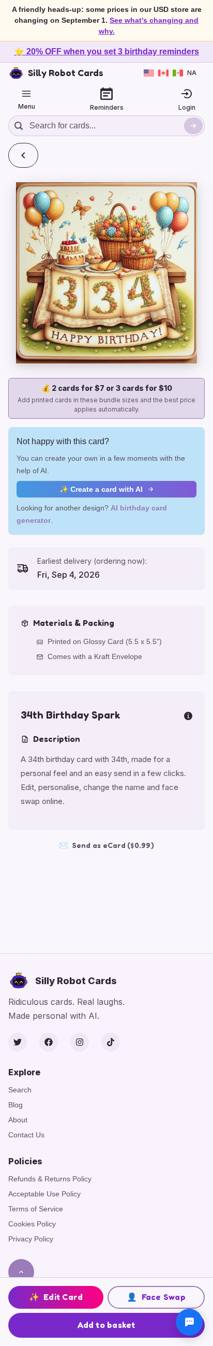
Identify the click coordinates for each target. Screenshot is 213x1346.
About (17, 1120)
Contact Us (26, 1135)
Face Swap (156, 1297)
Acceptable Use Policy (44, 1194)
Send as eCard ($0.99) (106, 845)
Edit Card (56, 1297)
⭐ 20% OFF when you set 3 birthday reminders (106, 51)
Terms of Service (35, 1209)
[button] (106, 272)
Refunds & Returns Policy (50, 1179)
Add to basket (106, 1325)
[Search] (193, 126)
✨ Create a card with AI (101, 489)
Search (20, 1090)
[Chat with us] (189, 1322)
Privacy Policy (30, 1239)
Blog (15, 1105)
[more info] (188, 715)
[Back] (23, 155)
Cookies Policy (32, 1224)
